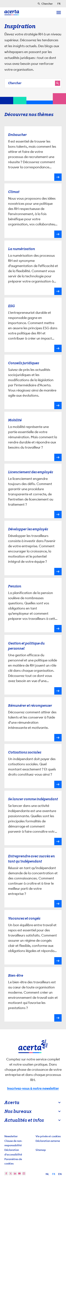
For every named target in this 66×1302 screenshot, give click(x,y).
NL (47, 1174)
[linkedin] (15, 1173)
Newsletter (11, 1136)
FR (53, 1174)
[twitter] (10, 1173)
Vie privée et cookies (48, 1136)
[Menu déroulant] (59, 12)
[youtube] (19, 1173)
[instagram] (24, 1173)
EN (60, 1174)
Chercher (14, 83)
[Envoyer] (57, 83)
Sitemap (41, 1150)
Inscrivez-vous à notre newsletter (33, 1088)
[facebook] (6, 1173)
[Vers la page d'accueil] (11, 12)
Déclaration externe (48, 1141)
